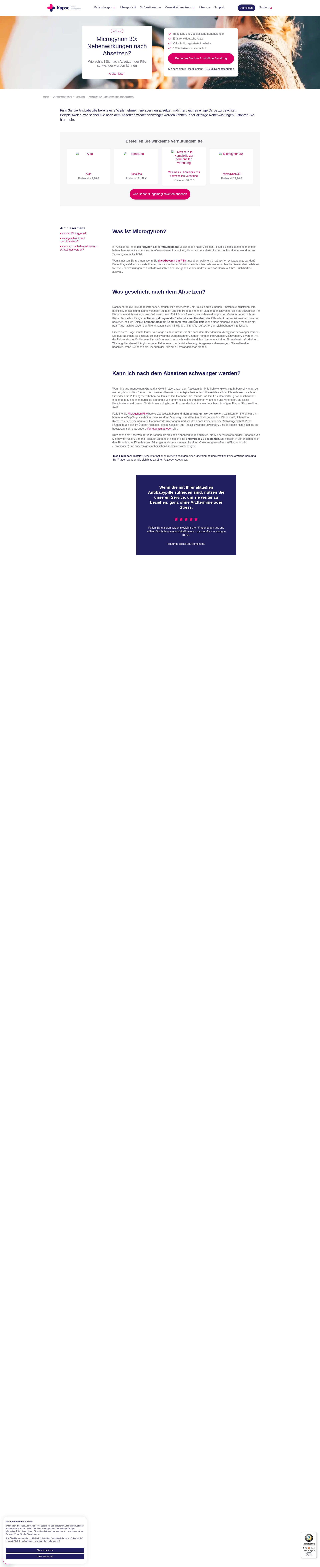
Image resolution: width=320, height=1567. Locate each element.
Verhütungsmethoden (159, 428)
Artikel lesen (117, 73)
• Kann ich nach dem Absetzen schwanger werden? (78, 248)
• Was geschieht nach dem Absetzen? (73, 240)
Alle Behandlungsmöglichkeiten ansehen (160, 194)
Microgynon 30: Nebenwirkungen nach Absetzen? (111, 97)
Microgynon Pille (138, 413)
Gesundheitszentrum (62, 97)
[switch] (309, 1554)
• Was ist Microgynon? (73, 233)
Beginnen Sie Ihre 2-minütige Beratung (201, 58)
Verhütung (117, 31)
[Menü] (315, 1534)
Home (46, 97)
